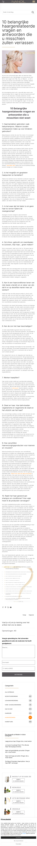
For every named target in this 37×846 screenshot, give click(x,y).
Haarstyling (18, 721)
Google (24, 833)
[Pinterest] (5, 607)
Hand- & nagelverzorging (18, 704)
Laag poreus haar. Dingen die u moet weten (18, 741)
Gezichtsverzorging (18, 696)
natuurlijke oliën (11, 165)
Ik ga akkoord (18, 837)
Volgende (31, 615)
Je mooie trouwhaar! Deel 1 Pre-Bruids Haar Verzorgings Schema (17, 746)
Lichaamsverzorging (18, 700)
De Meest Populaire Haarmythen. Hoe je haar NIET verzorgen (17, 762)
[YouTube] (11, 607)
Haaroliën (18, 713)
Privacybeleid (6, 819)
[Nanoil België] (19, 1)
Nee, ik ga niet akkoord (18, 840)
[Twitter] (8, 607)
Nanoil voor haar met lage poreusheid (21, 473)
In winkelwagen (18, 781)
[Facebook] (3, 607)
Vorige (24, 615)
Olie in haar (18, 709)
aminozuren (15, 388)
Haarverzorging (18, 717)
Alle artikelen (9, 692)
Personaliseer (18, 843)
